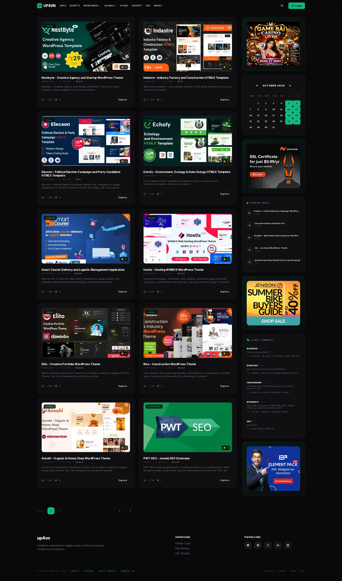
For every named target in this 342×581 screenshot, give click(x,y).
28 (250, 127)
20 (296, 115)
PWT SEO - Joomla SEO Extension (166, 458)
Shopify (137, 5)
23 (266, 121)
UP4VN (49, 6)
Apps (63, 5)
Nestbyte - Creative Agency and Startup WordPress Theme (82, 77)
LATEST (75, 571)
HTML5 (124, 5)
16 (266, 115)
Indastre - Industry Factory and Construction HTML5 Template (186, 77)
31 (273, 127)
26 (289, 121)
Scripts (74, 5)
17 (273, 115)
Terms (282, 571)
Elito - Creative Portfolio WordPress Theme (71, 364)
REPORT (89, 571)
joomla (146, 462)
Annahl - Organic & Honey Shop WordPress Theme (76, 458)
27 (296, 121)
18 (281, 115)
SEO (148, 5)
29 (258, 127)
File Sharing (182, 548)
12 (289, 109)
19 (289, 115)
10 (273, 109)
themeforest (48, 81)
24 (273, 121)
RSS (302, 571)
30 (266, 127)
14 (250, 115)
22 (258, 121)
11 (281, 109)
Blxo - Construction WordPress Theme (169, 364)
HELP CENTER (107, 571)
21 (250, 121)
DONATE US (127, 571)
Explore (122, 99)
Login (298, 5)
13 (296, 109)
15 (258, 115)
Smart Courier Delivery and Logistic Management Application (83, 269)
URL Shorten (182, 553)
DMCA (293, 571)
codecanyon (47, 273)
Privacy (269, 571)
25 (281, 121)
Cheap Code (182, 543)
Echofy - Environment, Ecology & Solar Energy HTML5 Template (186, 172)
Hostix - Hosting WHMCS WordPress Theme (173, 269)
